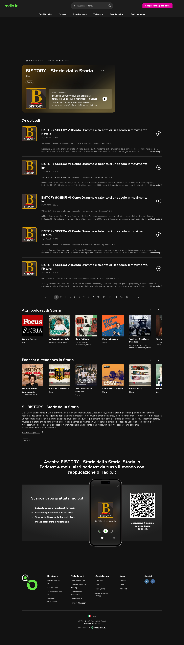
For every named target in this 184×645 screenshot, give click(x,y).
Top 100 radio (45, 14)
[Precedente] (150, 309)
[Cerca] (110, 5)
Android (123, 589)
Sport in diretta (80, 14)
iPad (122, 585)
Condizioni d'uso (78, 581)
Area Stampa (52, 588)
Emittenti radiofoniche (51, 600)
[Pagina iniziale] (27, 60)
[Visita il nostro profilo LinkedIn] (146, 581)
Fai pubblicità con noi (54, 593)
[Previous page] (51, 297)
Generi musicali (117, 14)
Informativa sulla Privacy (78, 586)
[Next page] (133, 297)
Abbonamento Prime (101, 594)
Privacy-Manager (78, 603)
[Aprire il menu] (177, 5)
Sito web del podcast (31, 433)
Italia (93, 616)
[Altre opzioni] (110, 70)
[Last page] (138, 297)
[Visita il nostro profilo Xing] (153, 581)
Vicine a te (98, 14)
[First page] (45, 297)
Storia (29, 82)
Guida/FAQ (100, 589)
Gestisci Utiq (76, 599)
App (97, 585)
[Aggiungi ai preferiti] (102, 70)
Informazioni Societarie (76, 593)
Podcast (62, 14)
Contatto (99, 581)
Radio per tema (138, 14)
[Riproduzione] (104, 99)
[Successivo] (158, 309)
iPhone (123, 581)
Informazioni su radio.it (53, 582)
